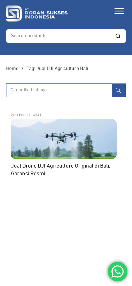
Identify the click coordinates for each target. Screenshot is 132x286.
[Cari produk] (118, 36)
